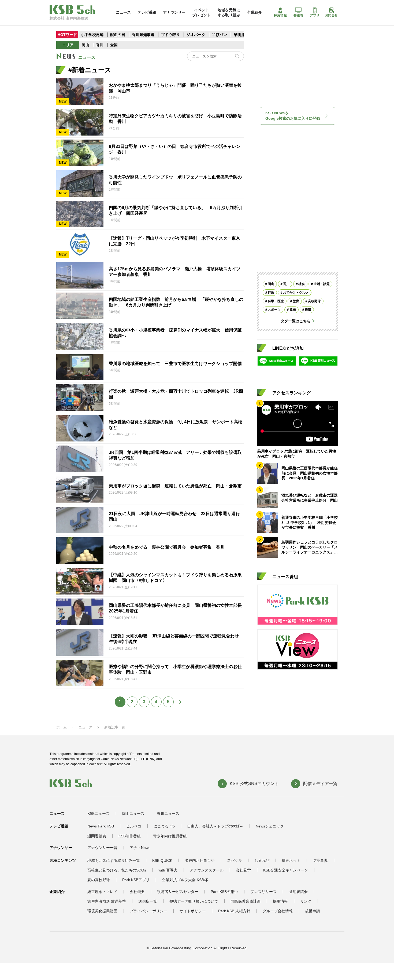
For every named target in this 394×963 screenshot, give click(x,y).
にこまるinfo (164, 826)
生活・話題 (322, 284)
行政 (271, 292)
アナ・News (140, 847)
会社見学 (243, 870)
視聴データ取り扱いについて (193, 901)
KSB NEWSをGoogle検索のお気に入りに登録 (292, 116)
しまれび (261, 860)
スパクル (234, 860)
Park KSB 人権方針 (234, 911)
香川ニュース (168, 813)
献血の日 (118, 34)
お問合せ (331, 15)
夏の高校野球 (98, 880)
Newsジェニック (270, 826)
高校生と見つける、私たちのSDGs (116, 870)
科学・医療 (276, 301)
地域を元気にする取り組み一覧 (113, 860)
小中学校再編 (92, 34)
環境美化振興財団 (102, 911)
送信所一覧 (147, 901)
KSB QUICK (162, 860)
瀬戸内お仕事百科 (200, 860)
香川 (99, 45)
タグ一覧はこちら (296, 321)
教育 (296, 301)
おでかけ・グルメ (296, 292)
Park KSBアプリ (136, 880)
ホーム (61, 727)
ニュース (123, 12)
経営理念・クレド (102, 891)
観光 (292, 309)
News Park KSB (100, 826)
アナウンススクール (207, 870)
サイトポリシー (193, 911)
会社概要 (137, 891)
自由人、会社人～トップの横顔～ (215, 826)
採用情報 (280, 15)
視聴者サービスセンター (177, 891)
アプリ (314, 15)
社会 (301, 284)
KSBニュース (98, 813)
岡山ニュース (133, 813)
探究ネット (291, 860)
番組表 (298, 15)
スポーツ (274, 309)
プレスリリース (263, 891)
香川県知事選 (143, 34)
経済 (308, 309)
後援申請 (312, 911)
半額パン (219, 34)
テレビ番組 (146, 12)
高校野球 (314, 301)
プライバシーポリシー (148, 911)
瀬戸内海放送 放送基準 (106, 901)
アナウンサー (174, 12)
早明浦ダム (243, 34)
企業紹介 (254, 12)
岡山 (85, 45)
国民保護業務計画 (246, 901)
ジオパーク (196, 34)
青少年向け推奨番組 (170, 836)
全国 (114, 45)
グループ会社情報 (278, 911)
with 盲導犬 (167, 870)
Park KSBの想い (224, 891)
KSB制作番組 (129, 836)
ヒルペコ (133, 826)
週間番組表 (96, 836)
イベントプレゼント (201, 12)
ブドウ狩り (170, 34)
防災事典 (320, 860)
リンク (305, 901)
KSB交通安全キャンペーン (285, 870)
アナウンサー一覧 (102, 847)
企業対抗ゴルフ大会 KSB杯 (185, 880)
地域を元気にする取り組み (229, 12)
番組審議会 (298, 891)
